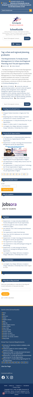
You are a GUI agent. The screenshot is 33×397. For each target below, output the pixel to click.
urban (22, 95)
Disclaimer (26, 385)
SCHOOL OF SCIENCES (8, 86)
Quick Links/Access (7, 10)
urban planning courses (7, 98)
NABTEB (5, 323)
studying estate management (13, 95)
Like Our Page (7, 272)
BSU (4, 314)
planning (14, 93)
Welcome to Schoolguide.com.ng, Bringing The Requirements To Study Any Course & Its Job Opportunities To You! (16, 4)
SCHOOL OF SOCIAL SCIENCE (10, 336)
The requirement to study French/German (14, 232)
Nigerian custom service (14, 91)
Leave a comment (20, 98)
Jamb (4, 321)
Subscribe (5, 294)
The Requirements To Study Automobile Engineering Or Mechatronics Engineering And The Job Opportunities (16, 138)
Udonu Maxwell (16, 66)
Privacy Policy (16, 387)
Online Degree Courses (9, 325)
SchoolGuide (16, 29)
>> (27, 174)
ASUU (4, 313)
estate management (11, 89)
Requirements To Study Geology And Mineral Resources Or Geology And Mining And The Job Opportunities (15, 249)
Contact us (19, 385)
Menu (18, 44)
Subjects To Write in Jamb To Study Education (15, 124)
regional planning (21, 93)
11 (23, 362)
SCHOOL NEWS (7, 331)
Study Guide (6, 338)
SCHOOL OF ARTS (7, 333)
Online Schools (6, 326)
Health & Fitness (7, 319)
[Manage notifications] (3, 393)
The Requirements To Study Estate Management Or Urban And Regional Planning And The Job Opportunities (15, 61)
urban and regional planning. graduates (21, 96)
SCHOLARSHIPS (7, 330)
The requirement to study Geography (12, 241)
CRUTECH (5, 316)
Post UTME (6, 328)
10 (23, 174)
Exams (4, 318)
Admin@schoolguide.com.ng (17, 1)
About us (11, 385)
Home (5, 385)
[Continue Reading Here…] (10, 83)
